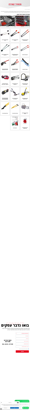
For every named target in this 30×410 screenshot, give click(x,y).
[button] (1, 402)
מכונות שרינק (7, 26)
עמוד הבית (29, 9)
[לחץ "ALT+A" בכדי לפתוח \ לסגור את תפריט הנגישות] (1, 409)
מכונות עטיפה (22, 26)
